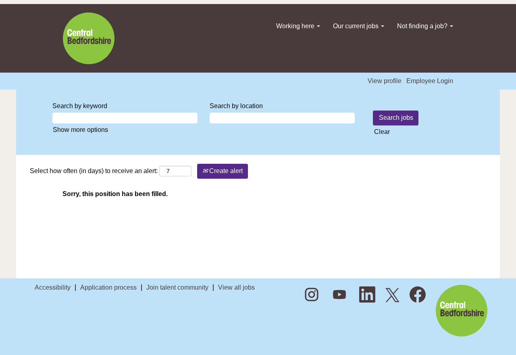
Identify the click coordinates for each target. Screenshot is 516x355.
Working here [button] (296, 26)
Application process (108, 287)
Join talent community (177, 287)
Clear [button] (382, 131)
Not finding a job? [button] (423, 26)
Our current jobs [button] (356, 26)
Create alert (225, 170)
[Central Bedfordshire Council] (88, 38)
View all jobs (236, 287)
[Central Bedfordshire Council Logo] (461, 310)
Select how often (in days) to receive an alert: (94, 170)
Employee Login (429, 80)
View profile (385, 80)
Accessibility (53, 287)
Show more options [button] (80, 129)
